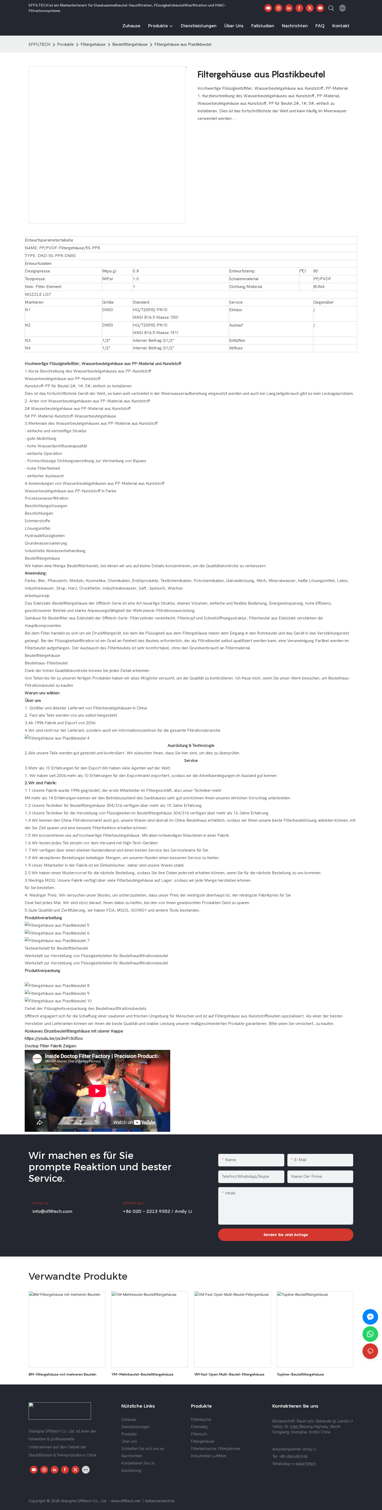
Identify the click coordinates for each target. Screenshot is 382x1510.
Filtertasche (201, 1419)
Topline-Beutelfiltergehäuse (300, 1374)
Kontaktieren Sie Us (138, 1463)
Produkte (65, 44)
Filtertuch (199, 1434)
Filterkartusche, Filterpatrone (215, 1449)
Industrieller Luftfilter (208, 1456)
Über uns (129, 1441)
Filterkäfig (199, 1427)
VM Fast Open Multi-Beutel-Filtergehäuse (229, 1374)
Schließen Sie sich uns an (142, 1449)
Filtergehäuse (93, 44)
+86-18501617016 (293, 1456)
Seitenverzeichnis (160, 1501)
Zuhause (128, 1419)
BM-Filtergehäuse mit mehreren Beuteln (62, 1374)
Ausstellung (131, 1470)
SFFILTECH (39, 44)
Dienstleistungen (135, 1427)
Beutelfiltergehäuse (130, 44)
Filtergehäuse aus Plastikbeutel (183, 44)
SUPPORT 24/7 (133, 1203)
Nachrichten (131, 1456)
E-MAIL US (40, 1203)
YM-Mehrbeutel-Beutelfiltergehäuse (142, 1374)
